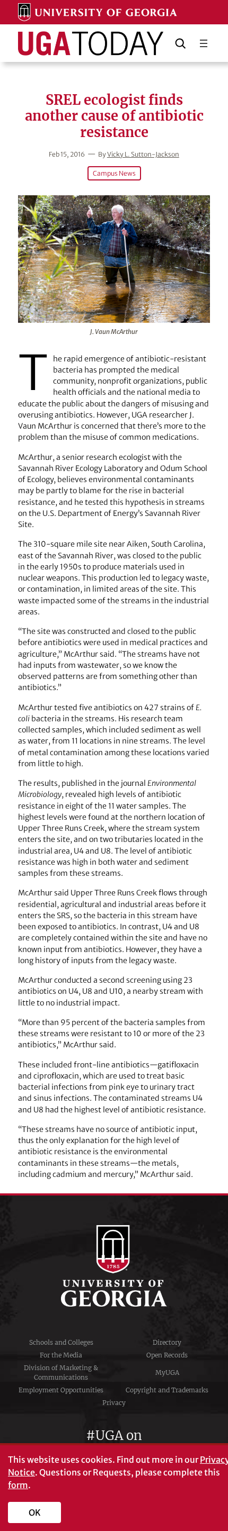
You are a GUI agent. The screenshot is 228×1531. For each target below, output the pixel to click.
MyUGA (167, 1372)
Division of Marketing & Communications (61, 1372)
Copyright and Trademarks (167, 1390)
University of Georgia (114, 1266)
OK (35, 1512)
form (18, 1485)
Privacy (114, 1403)
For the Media (61, 1355)
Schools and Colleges (61, 1342)
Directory (167, 1342)
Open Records (167, 1355)
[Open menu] (203, 43)
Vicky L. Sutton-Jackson (143, 154)
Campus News (114, 173)
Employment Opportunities (61, 1390)
